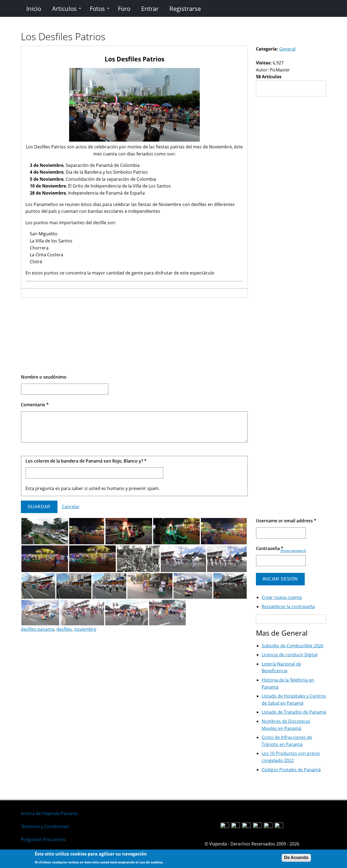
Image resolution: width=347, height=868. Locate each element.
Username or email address (286, 521)
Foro (124, 8)
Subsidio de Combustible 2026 (292, 646)
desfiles (64, 629)
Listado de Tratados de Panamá (294, 712)
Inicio (33, 8)
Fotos (97, 8)
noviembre (85, 629)
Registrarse (185, 8)
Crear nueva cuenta (282, 597)
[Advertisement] (134, 336)
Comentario (35, 405)
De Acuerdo (296, 857)
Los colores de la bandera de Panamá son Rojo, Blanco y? (86, 461)
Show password (293, 550)
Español (186, 809)
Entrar (150, 8)
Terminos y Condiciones (45, 826)
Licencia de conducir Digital (289, 655)
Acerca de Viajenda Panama (49, 813)
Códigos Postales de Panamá (291, 770)
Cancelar (71, 507)
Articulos (64, 8)
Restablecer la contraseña (288, 607)
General (287, 49)
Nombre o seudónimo (43, 377)
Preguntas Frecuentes (43, 839)
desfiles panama (37, 629)
